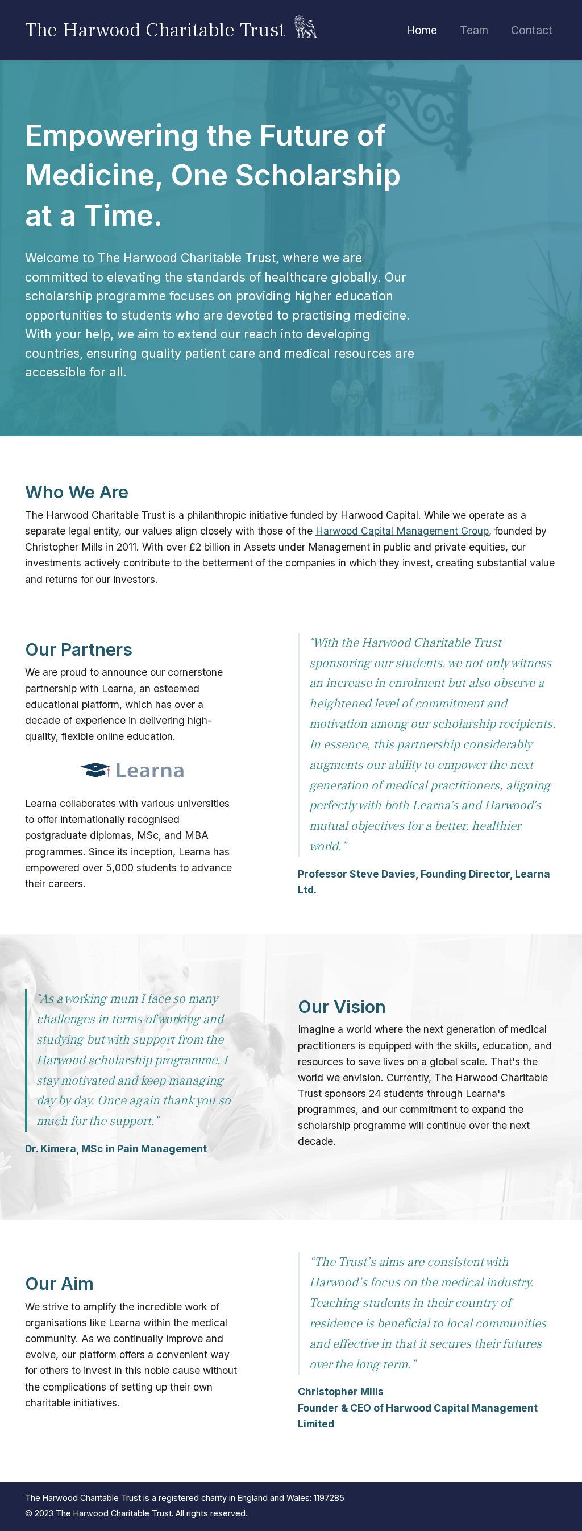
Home (421, 30)
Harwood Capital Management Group (402, 531)
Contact (531, 30)
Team (474, 30)
